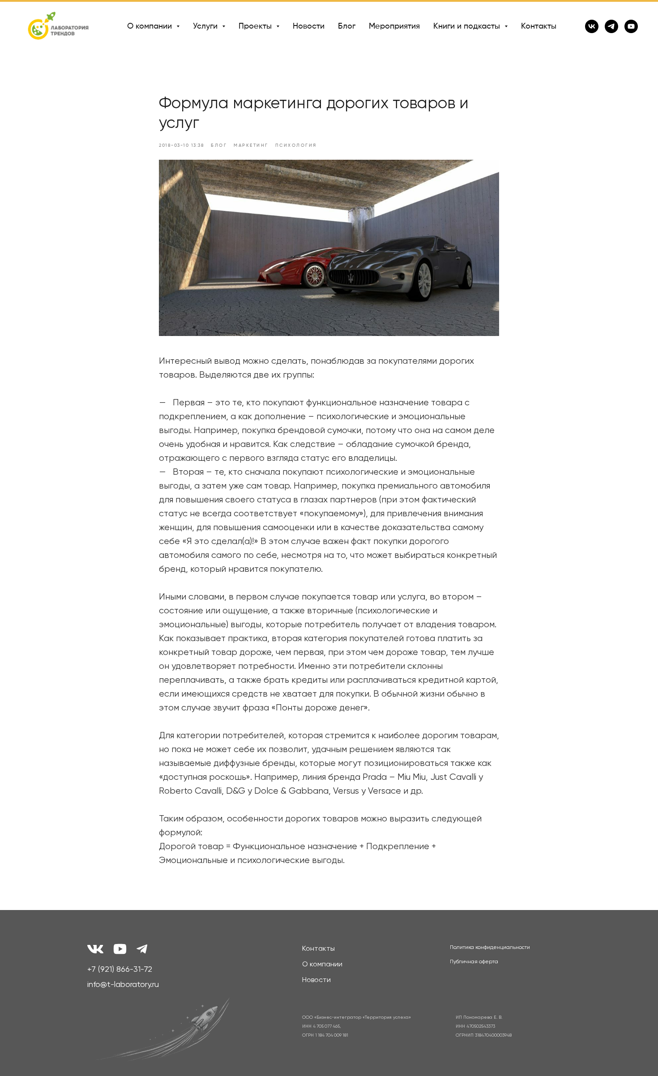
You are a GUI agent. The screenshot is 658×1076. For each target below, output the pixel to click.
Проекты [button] (256, 26)
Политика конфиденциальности (490, 947)
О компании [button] (150, 26)
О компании (322, 964)
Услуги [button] (206, 26)
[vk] (591, 26)
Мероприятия (394, 26)
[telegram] (611, 26)
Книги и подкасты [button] (467, 26)
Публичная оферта (474, 962)
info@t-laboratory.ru (123, 985)
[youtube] (631, 26)
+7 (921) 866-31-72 (119, 969)
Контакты (538, 26)
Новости (309, 26)
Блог (346, 26)
